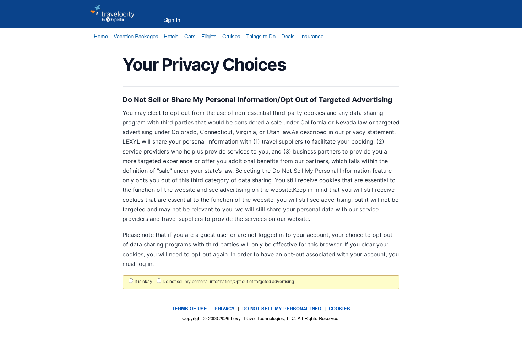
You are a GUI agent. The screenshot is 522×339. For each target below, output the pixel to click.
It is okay (143, 281)
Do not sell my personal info (281, 308)
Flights (209, 36)
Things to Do (261, 36)
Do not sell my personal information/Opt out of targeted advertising (228, 281)
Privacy (224, 308)
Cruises (231, 36)
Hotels (171, 36)
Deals (288, 36)
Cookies (339, 308)
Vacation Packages (136, 36)
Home (101, 36)
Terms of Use (189, 308)
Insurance (311, 36)
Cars (190, 36)
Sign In (171, 19)
